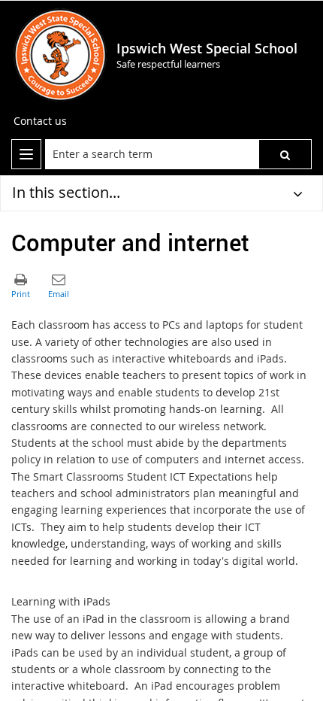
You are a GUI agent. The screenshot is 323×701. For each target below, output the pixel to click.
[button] (285, 154)
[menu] (26, 154)
